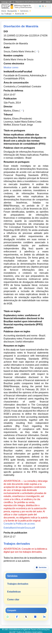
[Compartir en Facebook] (17, 617)
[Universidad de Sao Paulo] (5, 7)
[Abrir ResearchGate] (35, 617)
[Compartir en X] (26, 617)
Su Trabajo (6, 13)
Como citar (13, 599)
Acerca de (19, 13)
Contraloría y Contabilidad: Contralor (22, 86)
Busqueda (12, 11)
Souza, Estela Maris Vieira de (19, 51)
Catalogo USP (6, 2)
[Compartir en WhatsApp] (7, 617)
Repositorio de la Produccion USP (29, 1)
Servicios (24, 11)
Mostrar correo (11, 67)
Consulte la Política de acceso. (19, 523)
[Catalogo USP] (37, 51)
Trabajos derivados (17, 584)
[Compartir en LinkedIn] (44, 617)
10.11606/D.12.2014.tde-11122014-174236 (26, 35)
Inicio (3, 11)
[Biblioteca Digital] (11, 6)
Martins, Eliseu (11, 110)
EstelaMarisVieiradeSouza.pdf (19, 528)
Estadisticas (14, 591)
